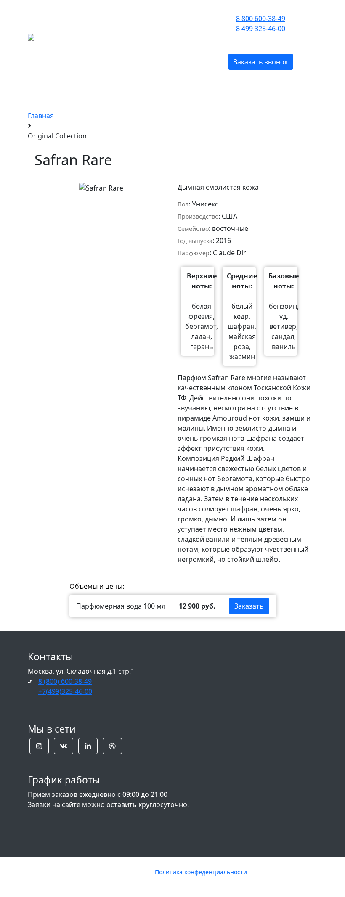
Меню (119, 36)
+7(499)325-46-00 (65, 691)
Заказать (249, 606)
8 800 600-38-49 (260, 18)
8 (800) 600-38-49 (65, 681)
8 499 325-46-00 (260, 28)
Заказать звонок (261, 61)
